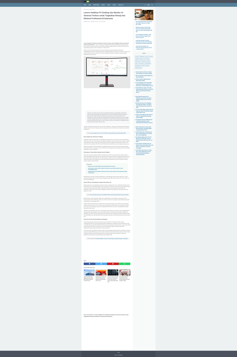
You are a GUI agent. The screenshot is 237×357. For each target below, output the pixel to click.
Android (136, 56)
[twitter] (101, 264)
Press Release (147, 63)
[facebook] (89, 264)
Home (85, 4)
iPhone (147, 58)
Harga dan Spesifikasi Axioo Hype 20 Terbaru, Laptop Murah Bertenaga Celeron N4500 (144, 116)
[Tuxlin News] (87, 1)
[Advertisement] (107, 32)
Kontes (148, 61)
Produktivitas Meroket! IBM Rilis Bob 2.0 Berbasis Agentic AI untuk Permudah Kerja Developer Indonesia (144, 121)
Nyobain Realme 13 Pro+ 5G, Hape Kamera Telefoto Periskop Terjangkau (112, 238)
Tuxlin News (120, 355)
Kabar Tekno (137, 61)
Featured (151, 56)
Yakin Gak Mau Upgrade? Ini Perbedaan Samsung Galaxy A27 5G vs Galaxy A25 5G (144, 48)
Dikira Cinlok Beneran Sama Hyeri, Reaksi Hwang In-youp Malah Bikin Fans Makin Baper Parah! (144, 128)
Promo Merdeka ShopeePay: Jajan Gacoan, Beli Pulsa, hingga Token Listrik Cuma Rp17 (143, 36)
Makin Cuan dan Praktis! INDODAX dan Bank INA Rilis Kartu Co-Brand (101, 166)
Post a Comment (102, 21)
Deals (147, 56)
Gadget (103, 4)
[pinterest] (113, 264)
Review (114, 4)
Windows (147, 65)
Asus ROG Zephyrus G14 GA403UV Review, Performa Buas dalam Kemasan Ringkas (110, 194)
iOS (144, 58)
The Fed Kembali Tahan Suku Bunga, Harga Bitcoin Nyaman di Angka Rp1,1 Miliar (144, 23)
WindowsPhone (138, 67)
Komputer (144, 61)
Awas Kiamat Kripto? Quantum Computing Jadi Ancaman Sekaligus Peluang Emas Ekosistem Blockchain (144, 42)
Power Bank (141, 63)
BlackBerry (142, 56)
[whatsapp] (124, 264)
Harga (141, 58)
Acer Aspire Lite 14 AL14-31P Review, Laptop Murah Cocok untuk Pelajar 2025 (109, 133)
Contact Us (120, 4)
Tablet (108, 4)
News (90, 4)
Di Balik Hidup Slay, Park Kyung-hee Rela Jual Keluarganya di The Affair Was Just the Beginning (144, 133)
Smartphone (96, 4)
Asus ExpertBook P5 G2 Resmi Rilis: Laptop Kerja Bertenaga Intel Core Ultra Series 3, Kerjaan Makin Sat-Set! (144, 84)
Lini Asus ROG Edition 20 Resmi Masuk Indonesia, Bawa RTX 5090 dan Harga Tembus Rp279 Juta (144, 111)
